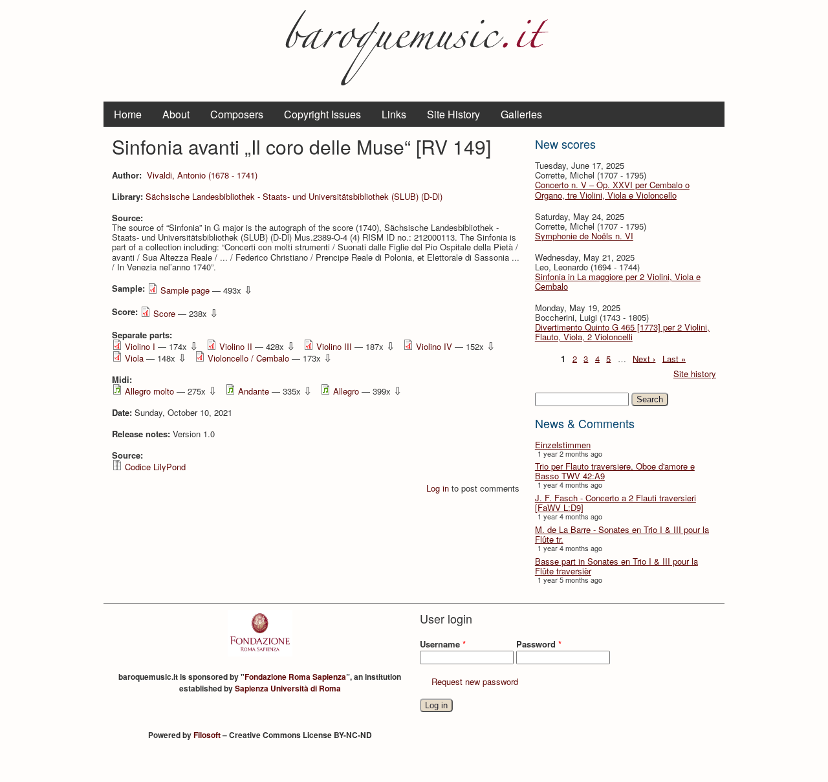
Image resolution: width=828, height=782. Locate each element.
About (176, 114)
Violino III (334, 346)
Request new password (474, 681)
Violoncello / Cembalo (248, 358)
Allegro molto (149, 391)
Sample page (185, 290)
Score (164, 313)
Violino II (235, 346)
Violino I (140, 346)
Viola (134, 358)
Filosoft (207, 735)
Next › (644, 358)
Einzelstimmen (563, 445)
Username (443, 644)
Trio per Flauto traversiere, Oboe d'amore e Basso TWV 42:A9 (615, 471)
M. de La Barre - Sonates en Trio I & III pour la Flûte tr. (622, 534)
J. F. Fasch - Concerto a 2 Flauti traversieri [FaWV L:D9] (615, 502)
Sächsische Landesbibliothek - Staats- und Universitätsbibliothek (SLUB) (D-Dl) (294, 196)
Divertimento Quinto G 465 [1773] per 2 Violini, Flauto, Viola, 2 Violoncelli (622, 332)
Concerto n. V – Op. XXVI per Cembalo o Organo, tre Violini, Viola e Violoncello (612, 190)
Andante (253, 391)
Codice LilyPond (155, 467)
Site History (453, 114)
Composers (236, 114)
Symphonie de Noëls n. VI (584, 236)
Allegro (346, 391)
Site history (694, 373)
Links (394, 114)
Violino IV (434, 346)
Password (538, 644)
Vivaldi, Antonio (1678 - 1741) (202, 175)
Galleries (521, 114)
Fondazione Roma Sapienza (295, 676)
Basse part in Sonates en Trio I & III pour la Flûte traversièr (616, 566)
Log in (437, 488)
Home (128, 114)
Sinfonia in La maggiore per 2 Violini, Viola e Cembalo (618, 281)
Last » (674, 358)
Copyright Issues (322, 114)
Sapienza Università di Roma (288, 688)
